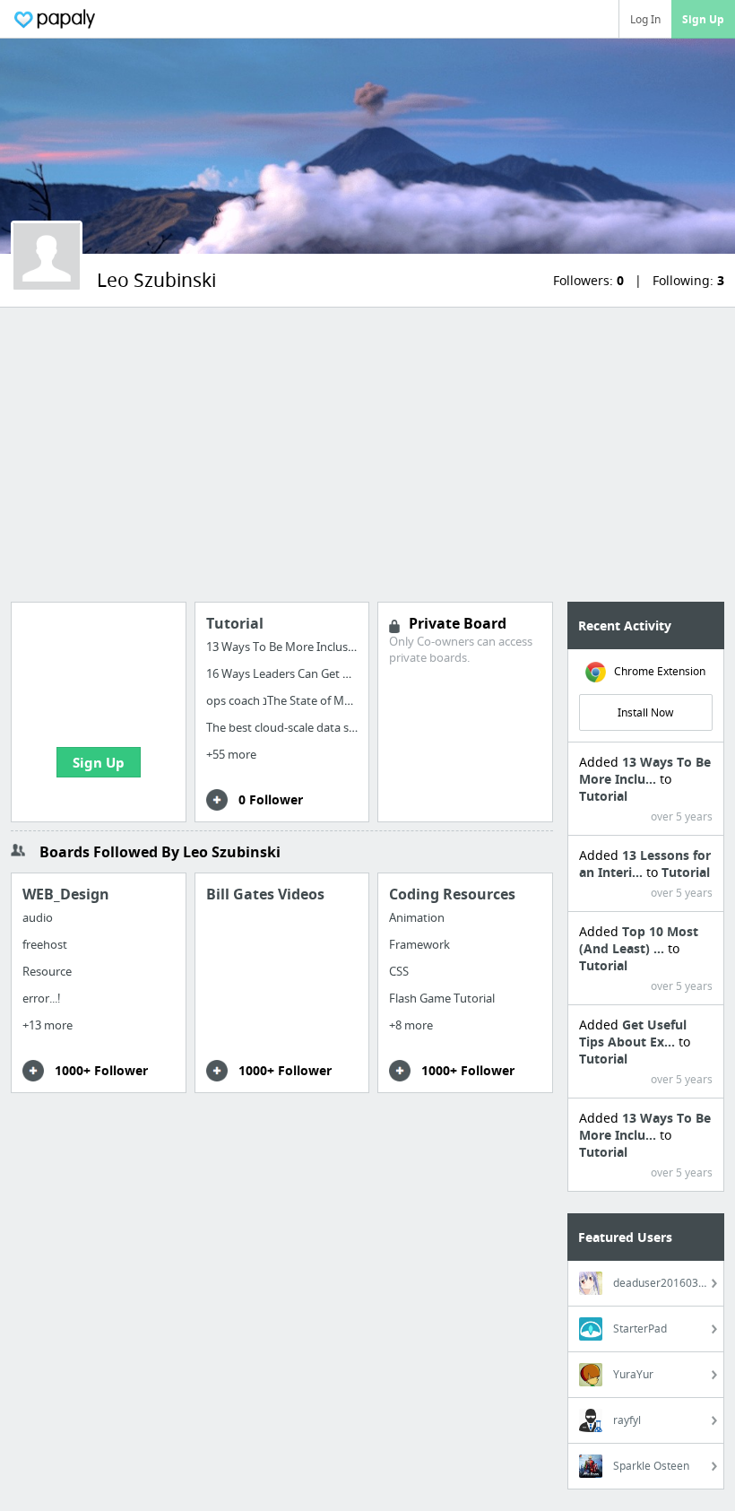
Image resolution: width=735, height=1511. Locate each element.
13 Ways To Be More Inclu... (645, 770)
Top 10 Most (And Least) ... (638, 940)
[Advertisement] (367, 454)
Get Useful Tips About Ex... (633, 1033)
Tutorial (603, 795)
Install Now (645, 712)
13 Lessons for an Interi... (645, 864)
